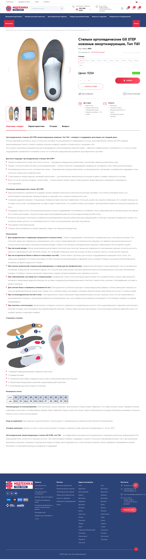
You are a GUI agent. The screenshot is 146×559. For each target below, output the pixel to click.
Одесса (103, 523)
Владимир (81, 501)
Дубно (103, 504)
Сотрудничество (40, 485)
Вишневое (104, 498)
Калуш (80, 511)
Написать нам (129, 510)
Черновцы (104, 539)
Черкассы (81, 539)
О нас (37, 519)
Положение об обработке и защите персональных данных (44, 507)
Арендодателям (40, 512)
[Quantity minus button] (80, 80)
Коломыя (103, 511)
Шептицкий (104, 536)
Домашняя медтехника (13, 16)
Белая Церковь (83, 492)
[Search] (62, 8)
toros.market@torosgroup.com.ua (132, 494)
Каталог (20, 30)
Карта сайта (39, 488)
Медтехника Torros (11, 30)
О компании (9, 2)
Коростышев (105, 514)
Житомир (81, 507)
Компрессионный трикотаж (35, 16)
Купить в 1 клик (91, 86)
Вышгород (104, 488)
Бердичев (81, 488)
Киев (80, 485)
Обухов (80, 523)
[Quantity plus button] (89, 80)
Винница (103, 501)
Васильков (81, 498)
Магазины (9, 23)
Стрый (103, 526)
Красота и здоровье (99, 16)
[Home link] (17, 8)
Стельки (46, 30)
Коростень (81, 514)
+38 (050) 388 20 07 (130, 491)
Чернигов (81, 542)
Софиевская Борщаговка (86, 530)
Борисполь (104, 492)
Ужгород (103, 533)
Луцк (102, 485)
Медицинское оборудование (120, 16)
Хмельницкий (82, 536)
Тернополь (104, 530)
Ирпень (103, 507)
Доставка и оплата (24, 2)
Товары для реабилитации (79, 16)
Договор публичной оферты (44, 497)
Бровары (104, 495)
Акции (136, 23)
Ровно (80, 526)
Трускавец (81, 533)
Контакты (46, 2)
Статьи (37, 2)
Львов (102, 517)
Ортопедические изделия (57, 16)
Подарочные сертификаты (44, 515)
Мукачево (81, 520)
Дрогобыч (81, 504)
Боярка (80, 495)
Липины (80, 517)
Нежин (103, 520)
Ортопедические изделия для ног (33, 30)
